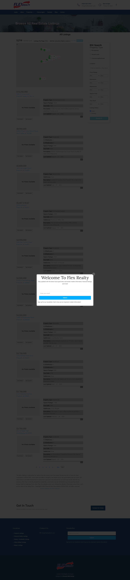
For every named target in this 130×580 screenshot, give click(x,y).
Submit (65, 298)
